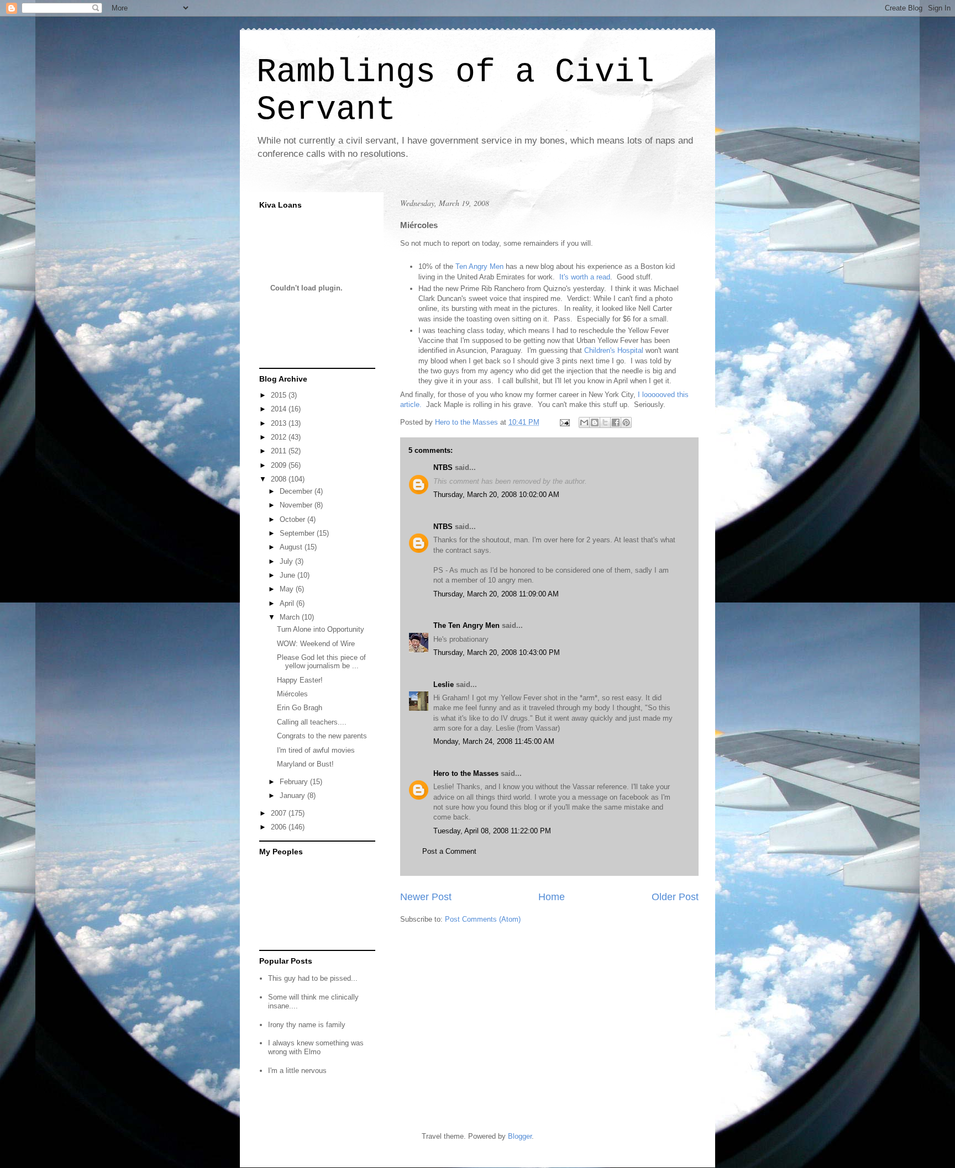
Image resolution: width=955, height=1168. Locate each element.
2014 (279, 409)
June (288, 575)
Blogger (520, 1136)
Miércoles (292, 694)
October (293, 519)
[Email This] (584, 422)
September (298, 533)
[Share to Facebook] (615, 422)
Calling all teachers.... (312, 722)
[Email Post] (564, 422)
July (287, 561)
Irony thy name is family (306, 1025)
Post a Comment (449, 851)
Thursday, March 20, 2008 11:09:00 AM (496, 594)
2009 (279, 465)
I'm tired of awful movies (316, 750)
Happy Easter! (300, 680)
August (292, 547)
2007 (279, 813)
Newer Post (426, 896)
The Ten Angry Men (466, 625)
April (288, 603)
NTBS (443, 467)
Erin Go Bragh (299, 708)
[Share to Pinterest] (626, 422)
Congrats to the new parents (322, 736)
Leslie (443, 684)
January (293, 795)
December (297, 491)
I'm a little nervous (297, 1070)
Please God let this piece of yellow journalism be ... (321, 661)
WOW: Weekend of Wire (316, 644)
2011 (279, 451)
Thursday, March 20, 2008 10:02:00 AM (496, 494)
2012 (279, 437)
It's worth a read (583, 277)
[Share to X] (605, 422)
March (291, 617)
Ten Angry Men (479, 266)
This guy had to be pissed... (313, 978)
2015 (279, 395)
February (295, 782)
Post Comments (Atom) (483, 919)
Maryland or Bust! (305, 764)
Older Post (675, 896)
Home (551, 896)
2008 (279, 479)
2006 (279, 827)
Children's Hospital (613, 350)
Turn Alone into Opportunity (320, 629)
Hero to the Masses (466, 773)
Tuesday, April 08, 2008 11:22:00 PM (492, 831)
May (288, 589)
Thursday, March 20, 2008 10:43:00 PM (496, 652)
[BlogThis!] (594, 422)
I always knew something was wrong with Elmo (316, 1047)
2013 (279, 423)
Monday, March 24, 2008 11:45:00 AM (493, 741)
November (297, 505)
